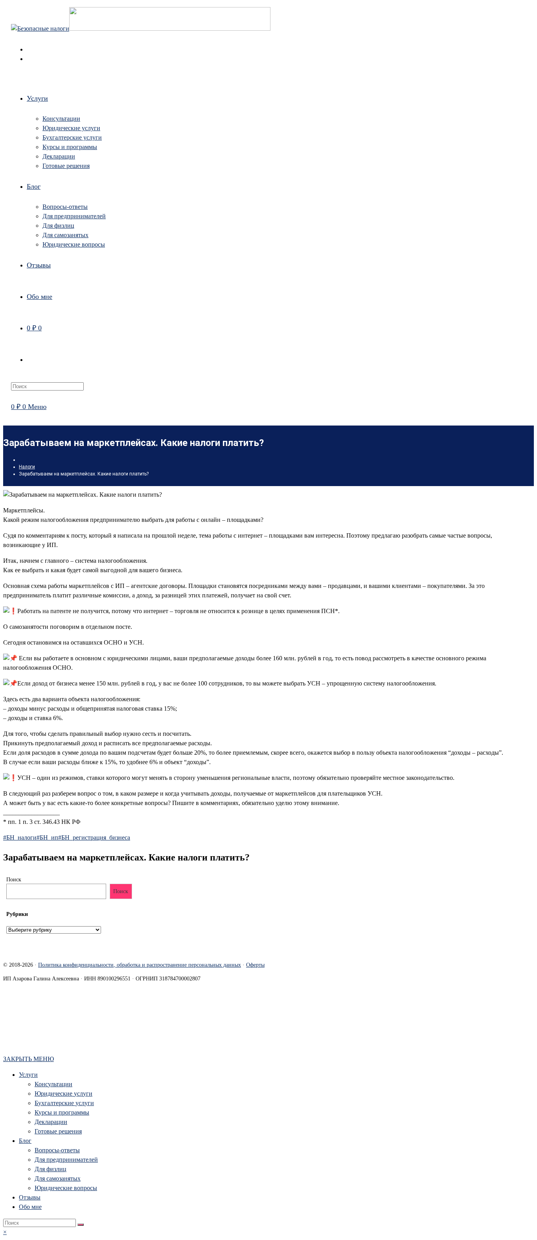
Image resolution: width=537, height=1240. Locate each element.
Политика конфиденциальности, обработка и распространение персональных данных (139, 965)
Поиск (13, 880)
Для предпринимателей (66, 1159)
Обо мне (30, 1206)
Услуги (28, 1074)
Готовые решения (58, 1131)
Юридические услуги (63, 1093)
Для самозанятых (58, 1178)
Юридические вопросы (66, 1188)
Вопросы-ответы (57, 1150)
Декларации (51, 1121)
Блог (25, 1140)
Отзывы (29, 1197)
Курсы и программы (62, 1112)
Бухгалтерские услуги (64, 1103)
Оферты (255, 965)
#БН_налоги (20, 837)
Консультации (53, 1084)
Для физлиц (50, 1169)
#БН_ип (47, 837)
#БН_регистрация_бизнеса (94, 837)
